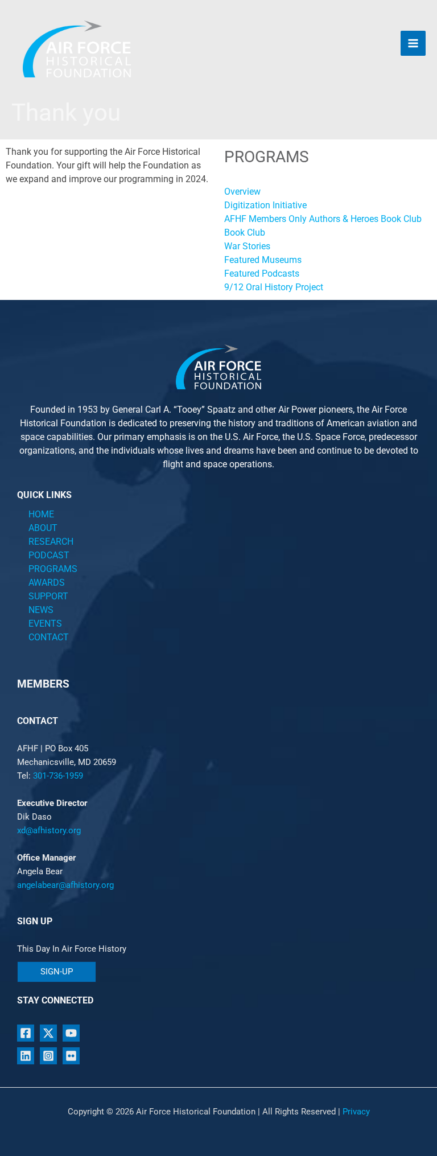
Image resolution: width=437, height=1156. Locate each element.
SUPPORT (48, 596)
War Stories (247, 246)
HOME (41, 514)
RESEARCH (50, 541)
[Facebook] (25, 1033)
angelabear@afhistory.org (65, 885)
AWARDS (46, 582)
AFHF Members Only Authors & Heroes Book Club (323, 218)
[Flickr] (71, 1055)
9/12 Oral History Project (273, 287)
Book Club (244, 232)
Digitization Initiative (265, 205)
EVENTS (45, 623)
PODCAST (48, 555)
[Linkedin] (25, 1055)
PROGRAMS (52, 568)
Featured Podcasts (261, 273)
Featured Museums (263, 259)
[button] (56, 971)
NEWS (40, 609)
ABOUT (42, 528)
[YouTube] (71, 1033)
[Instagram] (48, 1055)
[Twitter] (48, 1033)
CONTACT (48, 637)
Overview (242, 191)
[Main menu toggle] (413, 43)
